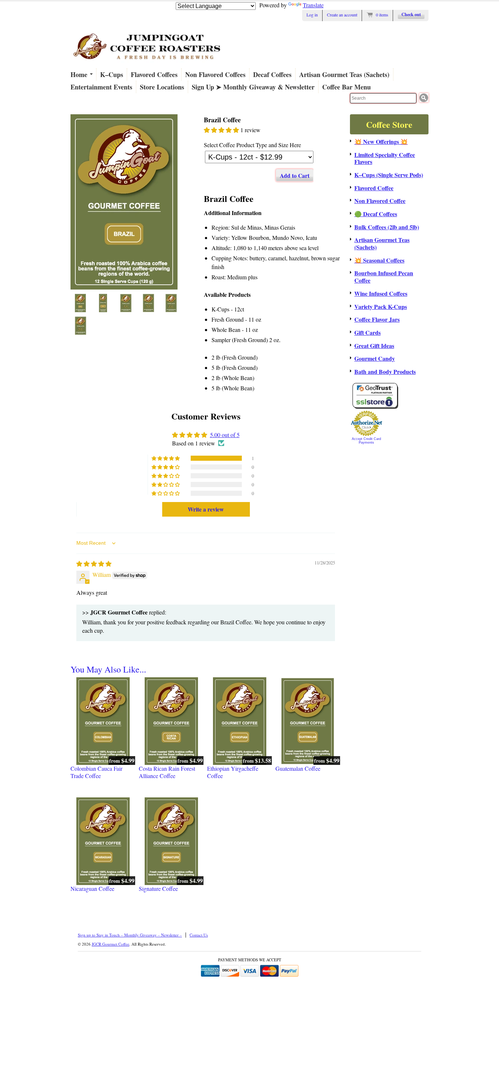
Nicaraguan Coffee (92, 888)
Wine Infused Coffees (380, 293)
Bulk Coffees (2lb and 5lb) (386, 227)
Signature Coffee (158, 888)
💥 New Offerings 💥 (381, 141)
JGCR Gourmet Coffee (110, 944)
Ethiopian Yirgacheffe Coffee (232, 772)
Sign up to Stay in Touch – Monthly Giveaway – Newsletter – (130, 935)
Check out (411, 14)
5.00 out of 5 (225, 434)
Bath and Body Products (385, 371)
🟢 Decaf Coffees (375, 214)
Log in (312, 15)
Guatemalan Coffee (297, 768)
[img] (93, 563)
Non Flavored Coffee (379, 200)
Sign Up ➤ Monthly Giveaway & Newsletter (253, 87)
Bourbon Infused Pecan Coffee (383, 276)
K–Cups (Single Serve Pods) (388, 175)
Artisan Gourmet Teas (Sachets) (344, 74)
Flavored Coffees (154, 74)
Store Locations (162, 87)
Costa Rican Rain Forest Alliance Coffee (167, 772)
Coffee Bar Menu (346, 87)
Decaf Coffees (272, 74)
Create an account (342, 15)
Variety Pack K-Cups (380, 306)
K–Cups (111, 74)
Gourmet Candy (374, 358)
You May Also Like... (108, 669)
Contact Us (199, 935)
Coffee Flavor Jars (377, 319)
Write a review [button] (206, 509)
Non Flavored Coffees (215, 74)
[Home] (147, 63)
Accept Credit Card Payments (366, 440)
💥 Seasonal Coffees (379, 260)
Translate (313, 5)
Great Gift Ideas (374, 345)
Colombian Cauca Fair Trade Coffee (96, 772)
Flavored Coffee (373, 188)
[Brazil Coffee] (126, 202)
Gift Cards (367, 332)
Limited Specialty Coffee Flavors (384, 158)
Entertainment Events (101, 87)
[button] (222, 130)
